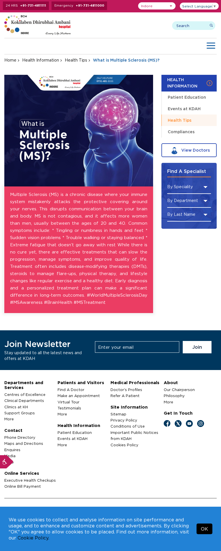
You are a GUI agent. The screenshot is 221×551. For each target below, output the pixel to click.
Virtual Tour (68, 402)
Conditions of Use (127, 426)
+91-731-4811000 (90, 5)
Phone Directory (19, 437)
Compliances (181, 131)
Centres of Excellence (24, 394)
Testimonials (69, 408)
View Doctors (195, 150)
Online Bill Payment (22, 486)
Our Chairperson (179, 390)
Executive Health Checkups (30, 480)
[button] (157, 5)
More (9, 419)
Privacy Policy (123, 420)
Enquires (12, 450)
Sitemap (118, 414)
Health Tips (76, 60)
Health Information (40, 60)
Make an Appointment (79, 396)
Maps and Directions (23, 443)
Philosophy (174, 396)
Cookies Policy (124, 445)
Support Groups (19, 413)
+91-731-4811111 (33, 5)
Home (10, 60)
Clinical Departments (24, 401)
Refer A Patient (125, 396)
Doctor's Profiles (126, 390)
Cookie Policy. (33, 537)
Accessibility (6, 461)
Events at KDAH (184, 108)
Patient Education (187, 97)
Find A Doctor (71, 390)
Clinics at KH (16, 407)
